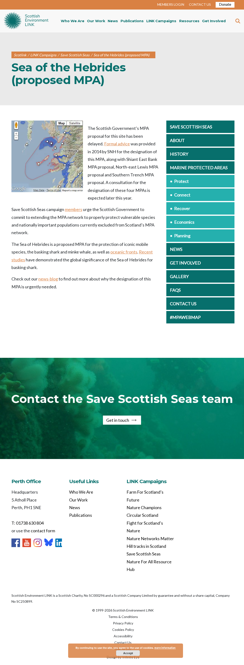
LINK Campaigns (161, 21)
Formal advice (117, 143)
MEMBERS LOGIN (170, 4)
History (179, 154)
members (73, 209)
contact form (43, 530)
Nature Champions (144, 507)
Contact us (183, 303)
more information (165, 647)
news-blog (48, 278)
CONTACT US (200, 4)
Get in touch (117, 420)
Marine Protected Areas (199, 167)
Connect (182, 194)
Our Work (96, 21)
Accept (128, 653)
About (177, 140)
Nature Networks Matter (150, 538)
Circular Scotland (142, 515)
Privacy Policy (123, 623)
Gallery (179, 276)
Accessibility (123, 636)
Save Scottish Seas (191, 126)
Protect (181, 181)
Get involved (185, 262)
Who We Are (72, 21)
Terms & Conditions (123, 617)
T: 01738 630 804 (27, 523)
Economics (184, 222)
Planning (182, 235)
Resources (189, 21)
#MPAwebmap (185, 317)
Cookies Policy (123, 630)
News (113, 21)
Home (26, 21)
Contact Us (123, 642)
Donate (225, 4)
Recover (182, 208)
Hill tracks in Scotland (146, 546)
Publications (132, 21)
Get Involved (214, 21)
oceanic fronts (123, 251)
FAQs (175, 290)
